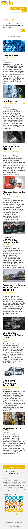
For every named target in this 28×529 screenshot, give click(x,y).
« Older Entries (6, 456)
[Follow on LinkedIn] (12, 513)
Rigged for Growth (13, 429)
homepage (17, 25)
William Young (7, 107)
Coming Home (13, 57)
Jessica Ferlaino (7, 389)
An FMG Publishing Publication (14, 526)
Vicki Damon (6, 153)
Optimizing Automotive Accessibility (11, 383)
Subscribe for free (18, 8)
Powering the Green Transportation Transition (14, 288)
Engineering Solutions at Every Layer (13, 336)
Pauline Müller (7, 198)
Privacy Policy (20, 516)
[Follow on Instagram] (15, 513)
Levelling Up (14, 103)
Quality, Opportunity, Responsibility (10, 240)
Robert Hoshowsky (8, 294)
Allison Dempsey (7, 62)
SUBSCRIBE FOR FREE (14, 467)
